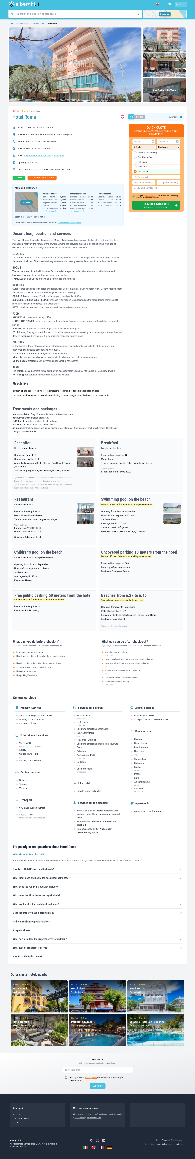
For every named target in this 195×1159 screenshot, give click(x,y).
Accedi (179, 4)
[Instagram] (97, 1140)
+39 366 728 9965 (41, 148)
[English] (93, 1147)
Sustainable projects (21, 1118)
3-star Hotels (80, 1118)
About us (16, 1114)
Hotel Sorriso (137, 988)
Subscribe (98, 1085)
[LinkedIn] (103, 1140)
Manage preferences (177, 1144)
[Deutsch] (109, 1147)
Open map (164, 14)
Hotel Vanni (20, 988)
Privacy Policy (149, 1144)
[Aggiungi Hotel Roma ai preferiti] (122, 117)
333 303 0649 (50, 141)
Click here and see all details (69, 223)
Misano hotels (38, 23)
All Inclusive (78, 1114)
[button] (159, 4)
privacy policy (150, 196)
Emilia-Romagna (22, 23)
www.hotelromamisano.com (37, 155)
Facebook (59, 155)
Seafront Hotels (115, 1114)
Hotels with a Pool (94, 1118)
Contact (16, 1122)
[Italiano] (85, 1147)
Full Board (89, 1114)
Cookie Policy (161, 1144)
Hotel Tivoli (78, 988)
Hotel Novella (21, 1021)
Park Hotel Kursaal (82, 1021)
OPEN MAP (26, 202)
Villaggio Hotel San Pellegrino (147, 1021)
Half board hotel (101, 1114)
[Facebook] (91, 1140)
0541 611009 (33, 141)
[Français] (101, 1147)
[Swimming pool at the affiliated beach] (172, 508)
